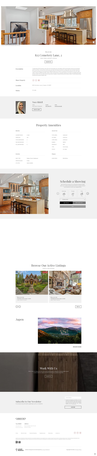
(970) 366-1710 (48, 106)
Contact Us (58, 433)
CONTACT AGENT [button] (37, 109)
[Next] (87, 193)
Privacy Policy (74, 403)
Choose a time (65, 199)
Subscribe (73, 407)
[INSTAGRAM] (75, 433)
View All (78, 306)
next (7, 42)
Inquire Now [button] (48, 61)
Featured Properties (33, 433)
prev (5, 42)
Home (17, 433)
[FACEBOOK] (78, 433)
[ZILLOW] (80, 433)
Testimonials (50, 433)
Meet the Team (23, 433)
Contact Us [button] (48, 376)
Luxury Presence (46, 449)
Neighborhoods (42, 433)
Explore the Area (77, 346)
